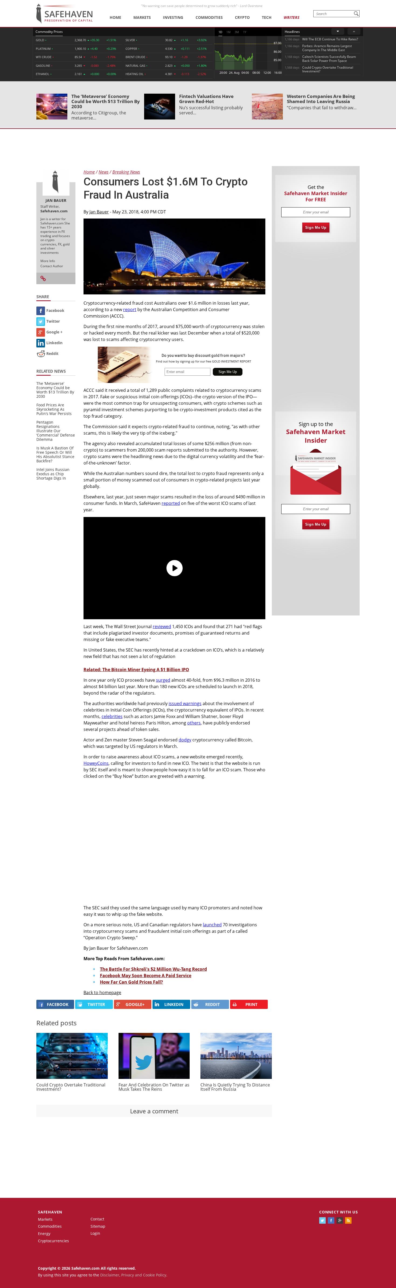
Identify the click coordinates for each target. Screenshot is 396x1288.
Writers (291, 17)
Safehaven (50, 1212)
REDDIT (212, 1004)
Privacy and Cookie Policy (143, 1275)
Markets (142, 17)
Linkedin (54, 342)
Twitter (53, 321)
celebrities (112, 716)
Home (115, 17)
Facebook (55, 310)
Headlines (292, 31)
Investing (173, 17)
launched (212, 925)
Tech (267, 17)
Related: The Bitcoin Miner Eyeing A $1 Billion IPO (136, 670)
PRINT (251, 1004)
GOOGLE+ (135, 1004)
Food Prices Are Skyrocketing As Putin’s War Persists (54, 409)
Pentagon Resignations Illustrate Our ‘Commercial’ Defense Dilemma (55, 431)
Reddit (52, 353)
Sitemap (98, 1226)
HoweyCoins (96, 763)
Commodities (209, 17)
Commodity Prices (49, 31)
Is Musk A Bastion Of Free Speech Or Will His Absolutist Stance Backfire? (55, 454)
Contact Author (51, 266)
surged (163, 680)
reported (171, 503)
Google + (54, 332)
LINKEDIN (173, 1004)
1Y (244, 32)
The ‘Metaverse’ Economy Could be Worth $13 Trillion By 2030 (105, 101)
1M (228, 32)
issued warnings (185, 703)
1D (220, 32)
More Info (47, 261)
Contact (97, 1219)
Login (95, 1233)
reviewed (162, 626)
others (194, 723)
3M (237, 32)
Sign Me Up (315, 228)
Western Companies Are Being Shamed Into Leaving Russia (321, 98)
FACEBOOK (57, 1004)
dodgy (185, 740)
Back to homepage (102, 992)
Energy (44, 1233)
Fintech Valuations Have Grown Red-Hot (206, 98)
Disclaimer (109, 1275)
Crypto (242, 17)
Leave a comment (154, 1111)
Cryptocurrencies (53, 1240)
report (129, 309)
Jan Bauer (99, 212)
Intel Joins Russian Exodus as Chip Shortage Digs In (53, 474)
